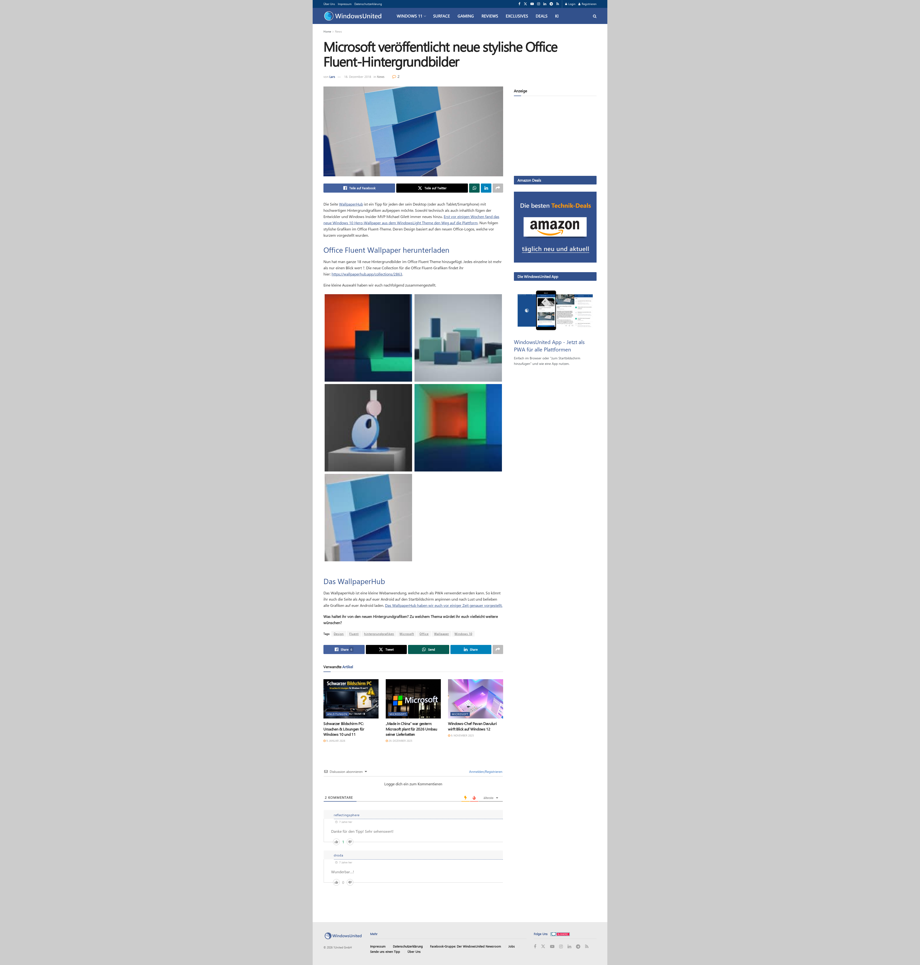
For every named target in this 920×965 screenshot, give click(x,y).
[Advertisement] (555, 136)
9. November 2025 (462, 735)
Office (424, 634)
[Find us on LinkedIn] (544, 4)
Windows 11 (409, 15)
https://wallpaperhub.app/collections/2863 (367, 273)
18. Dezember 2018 (357, 77)
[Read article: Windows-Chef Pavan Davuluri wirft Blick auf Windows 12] (475, 698)
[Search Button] (595, 16)
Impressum (344, 4)
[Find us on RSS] (557, 4)
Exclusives (517, 15)
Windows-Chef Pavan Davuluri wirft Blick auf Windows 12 (472, 726)
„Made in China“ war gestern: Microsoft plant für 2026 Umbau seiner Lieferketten (411, 729)
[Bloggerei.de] (560, 934)
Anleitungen (337, 714)
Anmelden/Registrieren (485, 771)
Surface (441, 15)
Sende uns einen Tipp (385, 951)
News (338, 31)
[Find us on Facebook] (519, 4)
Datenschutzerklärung (368, 4)
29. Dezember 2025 (400, 740)
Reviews (490, 15)
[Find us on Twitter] (525, 4)
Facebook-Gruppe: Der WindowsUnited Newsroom (465, 946)
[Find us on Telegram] (551, 4)
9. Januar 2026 (335, 740)
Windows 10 (463, 634)
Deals (541, 15)
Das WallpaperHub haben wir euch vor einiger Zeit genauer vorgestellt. (443, 605)
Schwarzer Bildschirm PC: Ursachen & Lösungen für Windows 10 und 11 (343, 729)
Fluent (354, 634)
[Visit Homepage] (354, 16)
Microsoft (407, 634)
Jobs (511, 946)
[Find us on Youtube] (532, 4)
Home (327, 31)
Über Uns (329, 4)
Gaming (466, 15)
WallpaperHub (351, 204)
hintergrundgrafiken (379, 634)
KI (557, 15)
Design (339, 634)
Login (571, 4)
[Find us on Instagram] (538, 4)
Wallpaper (441, 634)
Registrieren (589, 4)
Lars (332, 77)
